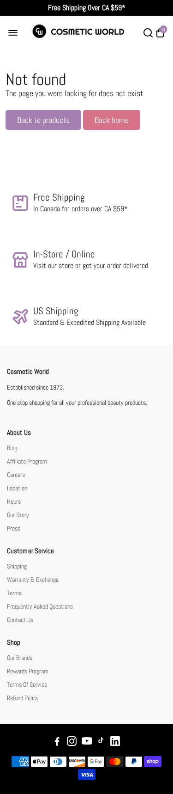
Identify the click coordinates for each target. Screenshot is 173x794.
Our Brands (19, 658)
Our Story (18, 515)
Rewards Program (27, 671)
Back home (112, 120)
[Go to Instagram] (72, 742)
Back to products (43, 120)
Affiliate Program (27, 461)
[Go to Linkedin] (115, 742)
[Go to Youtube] (87, 742)
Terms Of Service (27, 685)
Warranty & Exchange (33, 580)
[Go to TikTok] (101, 742)
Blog (12, 448)
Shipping (17, 566)
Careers (16, 475)
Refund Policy (23, 698)
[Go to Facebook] (57, 742)
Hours (14, 502)
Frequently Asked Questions (40, 607)
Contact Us (20, 620)
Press (13, 528)
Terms (14, 593)
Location (17, 488)
